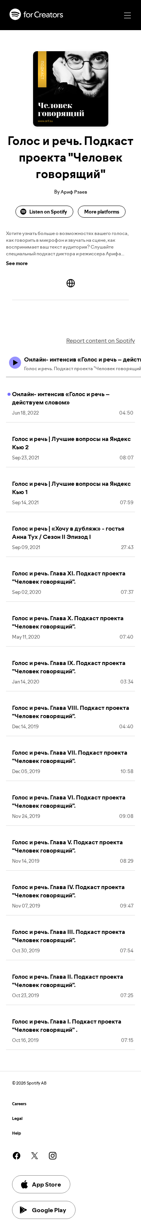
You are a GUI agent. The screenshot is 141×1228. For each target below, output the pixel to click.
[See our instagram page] (52, 1155)
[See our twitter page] (34, 1155)
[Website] (70, 283)
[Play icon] (15, 363)
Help (16, 1133)
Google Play (49, 1210)
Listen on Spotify (48, 211)
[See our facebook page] (16, 1155)
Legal (17, 1118)
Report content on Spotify (100, 340)
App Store (46, 1184)
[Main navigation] (127, 15)
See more (17, 263)
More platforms (101, 211)
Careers (19, 1104)
